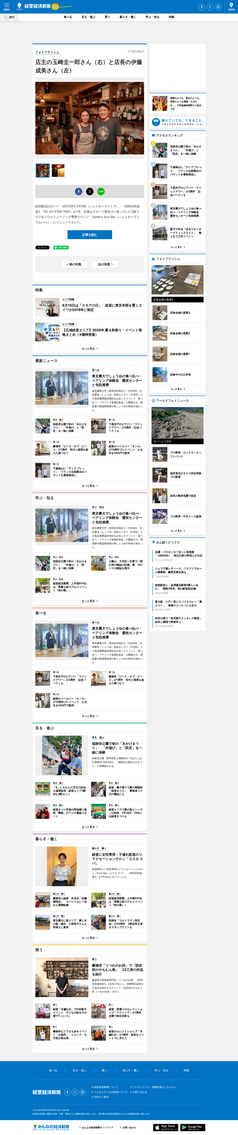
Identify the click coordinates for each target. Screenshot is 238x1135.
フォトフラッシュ (47, 52)
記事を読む (89, 235)
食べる (68, 17)
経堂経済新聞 (33, 6)
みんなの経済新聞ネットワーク (51, 1127)
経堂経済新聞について (106, 1086)
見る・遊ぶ (88, 17)
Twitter (210, 7)
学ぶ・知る (153, 17)
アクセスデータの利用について (111, 1092)
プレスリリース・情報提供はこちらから (154, 1086)
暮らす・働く (128, 17)
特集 (171, 17)
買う (107, 17)
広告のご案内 (101, 1096)
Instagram (218, 7)
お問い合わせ (140, 1092)
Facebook (202, 7)
